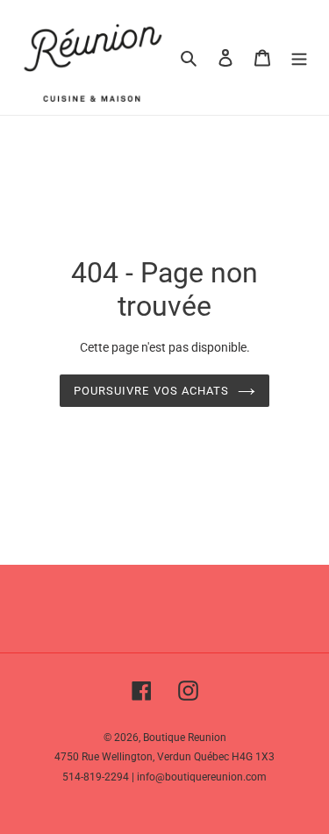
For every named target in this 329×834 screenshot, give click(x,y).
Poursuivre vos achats (151, 390)
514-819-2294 (95, 777)
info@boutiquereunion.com (202, 777)
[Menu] (299, 57)
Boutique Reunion (184, 737)
